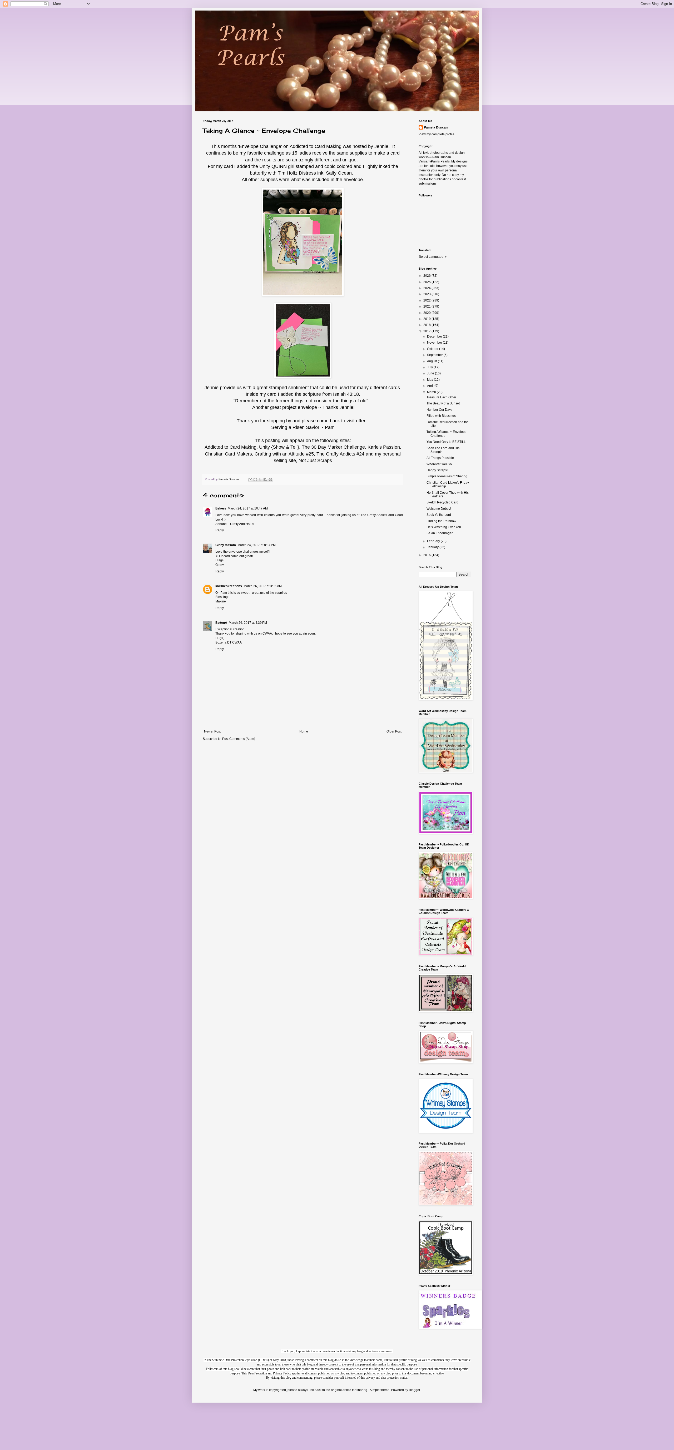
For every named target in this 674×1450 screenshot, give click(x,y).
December (435, 336)
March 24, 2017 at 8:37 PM (256, 545)
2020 (427, 313)
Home (303, 731)
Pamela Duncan (436, 127)
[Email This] (250, 479)
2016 (427, 555)
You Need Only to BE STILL (446, 442)
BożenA (221, 623)
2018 (427, 325)
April (430, 386)
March (432, 392)
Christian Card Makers (228, 454)
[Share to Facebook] (265, 479)
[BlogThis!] (255, 479)
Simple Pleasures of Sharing (447, 476)
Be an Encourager (440, 533)
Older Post (394, 731)
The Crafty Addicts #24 (340, 454)
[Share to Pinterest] (270, 479)
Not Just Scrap (314, 460)
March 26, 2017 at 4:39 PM (248, 623)
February (434, 541)
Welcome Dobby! (439, 509)
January (433, 547)
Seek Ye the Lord (439, 515)
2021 (427, 306)
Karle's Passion (384, 447)
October (433, 349)
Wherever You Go (439, 464)
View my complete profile (436, 134)
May (430, 380)
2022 (427, 300)
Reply (219, 530)
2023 (427, 294)
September (435, 355)
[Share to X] (260, 479)
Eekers (220, 508)
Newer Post (212, 731)
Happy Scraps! (437, 470)
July (430, 367)
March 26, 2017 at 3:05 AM (263, 586)
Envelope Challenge (260, 146)
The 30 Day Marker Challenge (333, 447)
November (435, 342)
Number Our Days (439, 410)
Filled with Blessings (441, 416)
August (432, 361)
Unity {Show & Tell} (279, 447)
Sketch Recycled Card (442, 502)
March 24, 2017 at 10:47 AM (248, 508)
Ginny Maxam (225, 545)
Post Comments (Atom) (238, 739)
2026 (427, 276)
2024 (427, 288)
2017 (427, 331)
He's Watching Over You (444, 527)
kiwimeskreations (228, 586)
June (431, 373)
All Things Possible (440, 458)
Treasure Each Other (441, 397)
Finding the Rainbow (441, 521)
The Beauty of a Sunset (443, 403)
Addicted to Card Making (315, 146)
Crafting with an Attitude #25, (285, 454)
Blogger (414, 1390)
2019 (427, 319)
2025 (427, 282)
